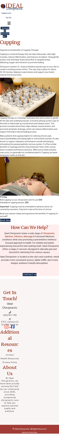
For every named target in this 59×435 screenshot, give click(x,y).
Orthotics (18, 236)
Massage (28, 236)
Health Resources (10, 358)
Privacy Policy (10, 362)
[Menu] (31, 5)
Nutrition (9, 236)
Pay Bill (8, 18)
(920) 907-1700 (10, 315)
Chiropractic (48, 233)
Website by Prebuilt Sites (29, 432)
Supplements (6, 13)
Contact (10, 355)
